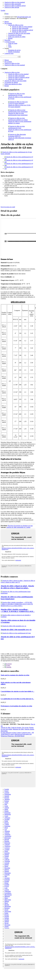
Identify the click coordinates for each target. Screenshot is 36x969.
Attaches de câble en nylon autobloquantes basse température (18, 114)
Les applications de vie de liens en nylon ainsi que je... (17, 699)
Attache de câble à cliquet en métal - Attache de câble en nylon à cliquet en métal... (17, 587)
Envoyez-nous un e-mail (8, 207)
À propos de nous (9, 41)
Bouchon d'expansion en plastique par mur (20, 525)
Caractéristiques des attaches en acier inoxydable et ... (17, 691)
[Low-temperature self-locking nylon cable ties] (18, 593)
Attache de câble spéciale (11, 7)
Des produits (8, 23)
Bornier (10, 38)
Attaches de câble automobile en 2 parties (18, 527)
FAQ (9, 45)
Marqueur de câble (18, 729)
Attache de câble (5, 727)
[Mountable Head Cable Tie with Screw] (13, 626)
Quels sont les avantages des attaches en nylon (15, 675)
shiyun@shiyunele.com (24, 17)
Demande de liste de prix (8, 722)
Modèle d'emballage (14, 52)
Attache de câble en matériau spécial (15, 5)
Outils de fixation (16, 727)
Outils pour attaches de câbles (16, 36)
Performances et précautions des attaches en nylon (16, 706)
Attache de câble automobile (12, 4)
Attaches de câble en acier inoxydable (19, 33)
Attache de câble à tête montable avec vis (16, 630)
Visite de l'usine (12, 43)
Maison (6, 21)
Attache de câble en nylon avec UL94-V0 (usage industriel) (19, 106)
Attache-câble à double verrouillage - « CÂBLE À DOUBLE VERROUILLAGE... (18, 610)
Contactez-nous (8, 53)
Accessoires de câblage (15, 35)
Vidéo (10, 47)
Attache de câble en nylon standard (14, 2)
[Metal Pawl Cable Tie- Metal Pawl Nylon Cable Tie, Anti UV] (18, 582)
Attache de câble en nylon (15, 25)
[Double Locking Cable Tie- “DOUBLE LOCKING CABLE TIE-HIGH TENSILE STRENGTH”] (18, 606)
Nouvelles (7, 40)
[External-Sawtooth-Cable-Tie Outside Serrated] (18, 617)
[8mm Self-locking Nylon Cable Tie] (16, 633)
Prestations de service (14, 50)
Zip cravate (25, 727)
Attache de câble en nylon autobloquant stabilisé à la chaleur (19, 122)
